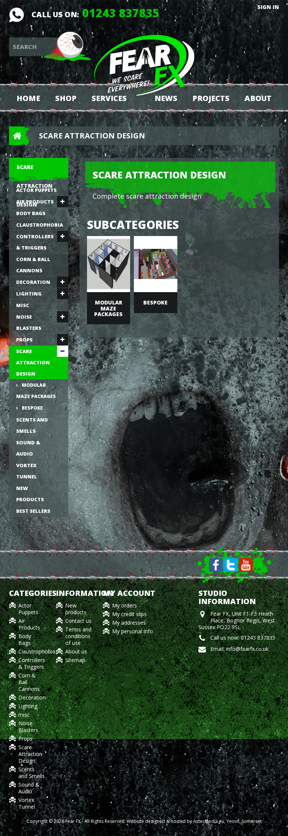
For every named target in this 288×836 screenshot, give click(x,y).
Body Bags (30, 213)
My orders (124, 605)
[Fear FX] (144, 65)
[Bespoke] (155, 264)
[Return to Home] (14, 135)
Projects (211, 98)
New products (30, 494)
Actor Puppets (36, 190)
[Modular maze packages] (108, 264)
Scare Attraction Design (33, 362)
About (258, 98)
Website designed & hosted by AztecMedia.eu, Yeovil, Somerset (194, 821)
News (165, 98)
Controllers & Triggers (35, 242)
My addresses (129, 622)
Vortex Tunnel (26, 471)
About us (76, 651)
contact (16, 14)
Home (28, 98)
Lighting (29, 293)
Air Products (35, 201)
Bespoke (32, 408)
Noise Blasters (28, 322)
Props (24, 339)
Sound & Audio (28, 448)
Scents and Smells (32, 425)
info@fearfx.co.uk (247, 648)
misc (22, 305)
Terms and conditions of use (78, 636)
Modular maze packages (36, 390)
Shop (65, 98)
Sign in (268, 7)
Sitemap (75, 660)
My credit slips (129, 614)
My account (129, 593)
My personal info (132, 631)
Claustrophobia (39, 224)
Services (109, 98)
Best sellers (33, 511)
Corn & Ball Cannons (33, 265)
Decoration (33, 282)
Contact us (78, 620)
